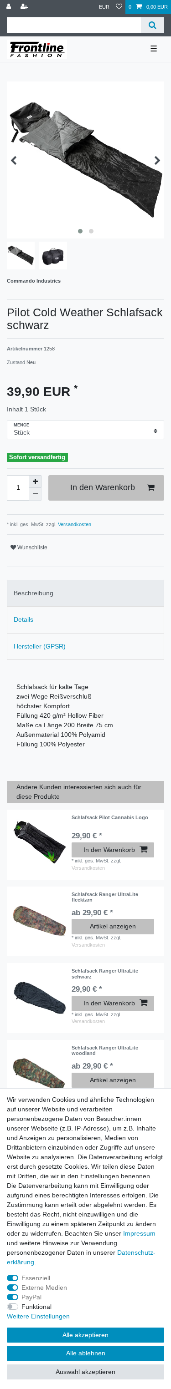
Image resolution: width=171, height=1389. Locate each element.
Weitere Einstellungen (38, 1316)
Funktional (36, 1306)
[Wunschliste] (119, 7)
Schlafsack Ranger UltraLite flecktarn (105, 897)
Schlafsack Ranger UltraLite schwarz (105, 973)
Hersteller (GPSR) (40, 646)
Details (23, 619)
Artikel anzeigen (113, 926)
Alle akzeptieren (85, 1334)
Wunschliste (31, 547)
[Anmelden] (9, 7)
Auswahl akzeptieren (85, 1371)
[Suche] (152, 25)
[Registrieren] (25, 7)
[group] (39, 919)
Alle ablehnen (85, 1353)
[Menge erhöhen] (35, 481)
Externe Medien (44, 1287)
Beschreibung (33, 593)
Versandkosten (74, 524)
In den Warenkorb (102, 487)
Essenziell (35, 1278)
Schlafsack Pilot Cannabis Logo (110, 817)
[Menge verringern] (35, 494)
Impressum (139, 1233)
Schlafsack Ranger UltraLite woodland (105, 1050)
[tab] (85, 593)
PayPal (31, 1297)
